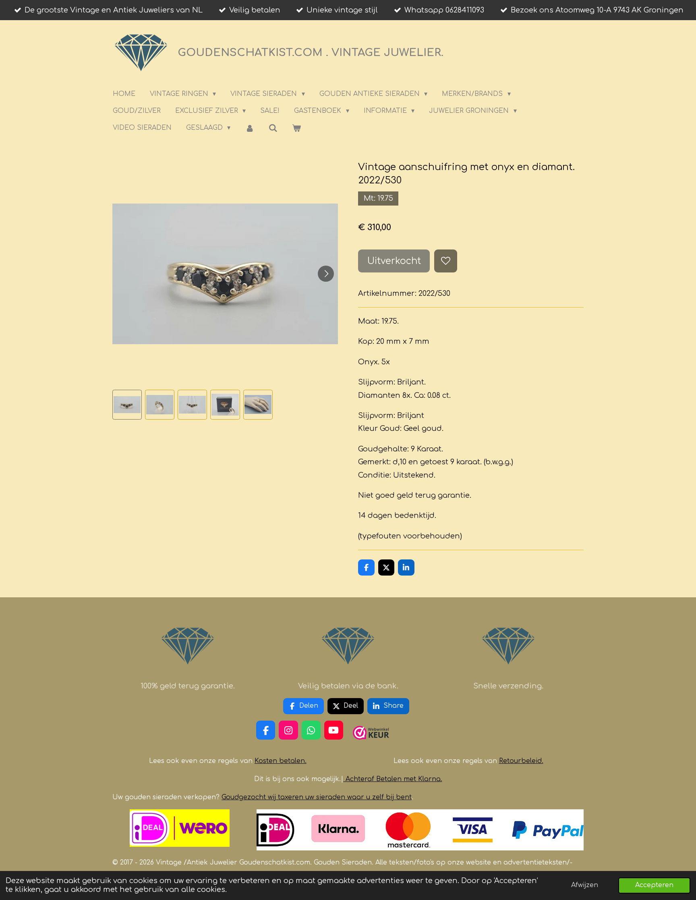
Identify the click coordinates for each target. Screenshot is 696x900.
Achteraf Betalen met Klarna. (394, 779)
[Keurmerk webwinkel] (371, 742)
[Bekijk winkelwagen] (296, 128)
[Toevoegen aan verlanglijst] (445, 260)
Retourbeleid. (521, 761)
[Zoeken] (273, 128)
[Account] (249, 128)
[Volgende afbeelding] (326, 274)
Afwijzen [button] (584, 885)
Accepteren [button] (654, 885)
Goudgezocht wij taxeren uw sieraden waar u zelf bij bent (317, 797)
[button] (127, 404)
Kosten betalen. (281, 761)
